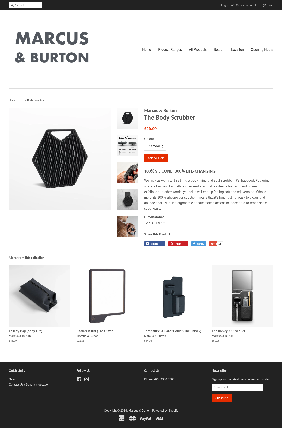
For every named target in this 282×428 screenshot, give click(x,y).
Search (219, 49)
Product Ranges (170, 49)
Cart (270, 5)
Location (237, 49)
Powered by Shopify (165, 410)
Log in (225, 5)
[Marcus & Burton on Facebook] (79, 380)
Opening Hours (262, 49)
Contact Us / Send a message (28, 384)
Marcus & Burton (139, 410)
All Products (198, 49)
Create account (246, 5)
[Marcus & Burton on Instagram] (86, 380)
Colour (149, 139)
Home (146, 49)
